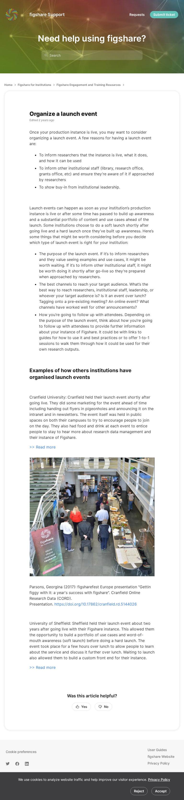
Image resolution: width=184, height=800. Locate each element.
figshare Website (161, 756)
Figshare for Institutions (34, 85)
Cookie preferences (21, 752)
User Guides (157, 750)
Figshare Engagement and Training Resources (89, 85)
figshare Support (47, 14)
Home (8, 85)
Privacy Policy (159, 779)
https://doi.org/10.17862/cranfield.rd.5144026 (95, 604)
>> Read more (42, 447)
